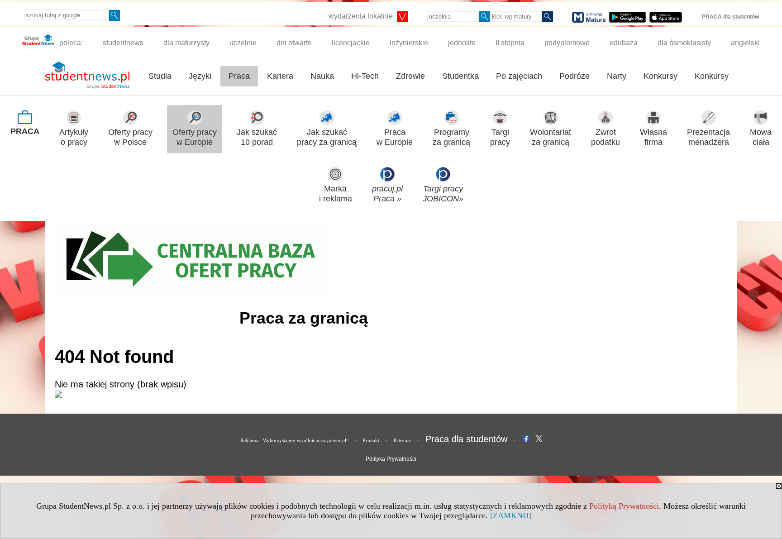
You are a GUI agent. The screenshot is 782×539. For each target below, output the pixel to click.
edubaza (624, 43)
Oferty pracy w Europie (194, 137)
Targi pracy (500, 137)
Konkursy (660, 76)
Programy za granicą (451, 137)
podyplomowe (567, 43)
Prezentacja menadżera (708, 137)
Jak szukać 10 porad (257, 137)
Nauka (322, 76)
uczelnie (243, 43)
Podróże (574, 76)
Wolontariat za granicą (550, 137)
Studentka (460, 76)
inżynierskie (409, 43)
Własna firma (653, 137)
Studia (160, 76)
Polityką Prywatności (624, 505)
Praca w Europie (395, 137)
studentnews (123, 43)
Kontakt (370, 440)
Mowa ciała (761, 137)
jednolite (462, 43)
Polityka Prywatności (391, 459)
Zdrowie (410, 76)
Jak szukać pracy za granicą (327, 137)
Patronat (402, 440)
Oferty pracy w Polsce (130, 137)
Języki (200, 76)
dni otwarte (294, 43)
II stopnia (510, 43)
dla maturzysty (186, 43)
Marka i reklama (335, 194)
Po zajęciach (519, 76)
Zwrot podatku (605, 137)
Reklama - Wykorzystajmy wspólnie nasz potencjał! (294, 440)
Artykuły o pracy (73, 137)
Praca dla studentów (466, 439)
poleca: (70, 43)
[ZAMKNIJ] (510, 515)
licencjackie (351, 43)
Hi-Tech (365, 76)
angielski (745, 43)
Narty (616, 76)
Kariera (280, 76)
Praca (239, 76)
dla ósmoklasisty (684, 43)
